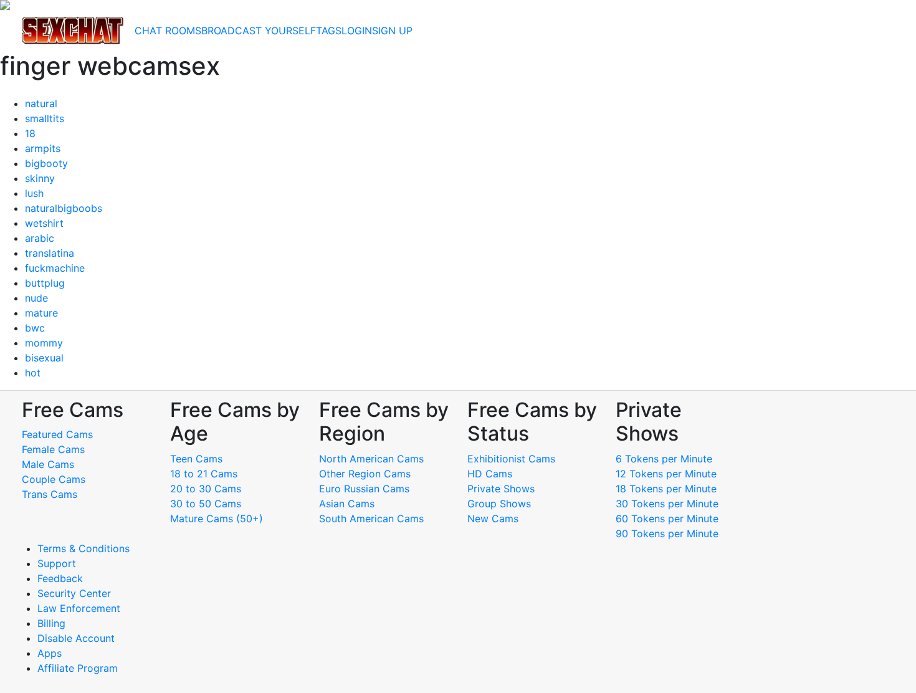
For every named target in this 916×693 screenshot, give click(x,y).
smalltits (44, 118)
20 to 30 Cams (205, 488)
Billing (51, 623)
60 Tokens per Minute (667, 518)
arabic (39, 238)
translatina (49, 253)
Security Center (74, 593)
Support (56, 563)
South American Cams (371, 518)
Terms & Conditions (83, 548)
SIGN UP (392, 30)
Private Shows (501, 488)
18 (30, 133)
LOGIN (356, 30)
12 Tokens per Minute (666, 473)
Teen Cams (196, 458)
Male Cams (48, 464)
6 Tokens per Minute (664, 458)
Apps (49, 653)
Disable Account (76, 638)
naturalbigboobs (63, 208)
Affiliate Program (79, 668)
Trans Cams (49, 494)
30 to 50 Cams (205, 503)
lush (34, 193)
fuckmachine (55, 268)
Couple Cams (53, 479)
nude (36, 298)
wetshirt (44, 223)
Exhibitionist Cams (511, 458)
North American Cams (371, 458)
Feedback (60, 578)
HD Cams (489, 473)
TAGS (328, 30)
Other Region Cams (365, 473)
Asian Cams (347, 503)
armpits (42, 148)
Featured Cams (57, 434)
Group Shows (499, 503)
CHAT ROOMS (168, 30)
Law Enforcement (78, 608)
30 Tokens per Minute (667, 503)
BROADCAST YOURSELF (258, 30)
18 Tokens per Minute (666, 488)
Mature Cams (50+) (216, 518)
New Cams (492, 518)
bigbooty (46, 163)
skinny (40, 178)
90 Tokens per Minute (667, 533)
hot (33, 372)
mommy (44, 343)
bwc (35, 328)
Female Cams (53, 449)
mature (41, 313)
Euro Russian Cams (364, 488)
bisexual (44, 357)
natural (41, 103)
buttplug (45, 283)
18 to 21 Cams (203, 473)
